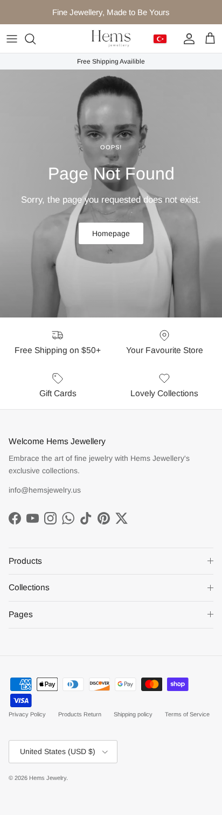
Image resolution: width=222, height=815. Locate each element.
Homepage (111, 233)
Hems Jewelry (47, 778)
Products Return (79, 714)
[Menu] (12, 39)
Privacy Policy (27, 714)
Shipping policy (133, 714)
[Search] (35, 39)
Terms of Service (187, 714)
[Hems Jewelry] (111, 38)
